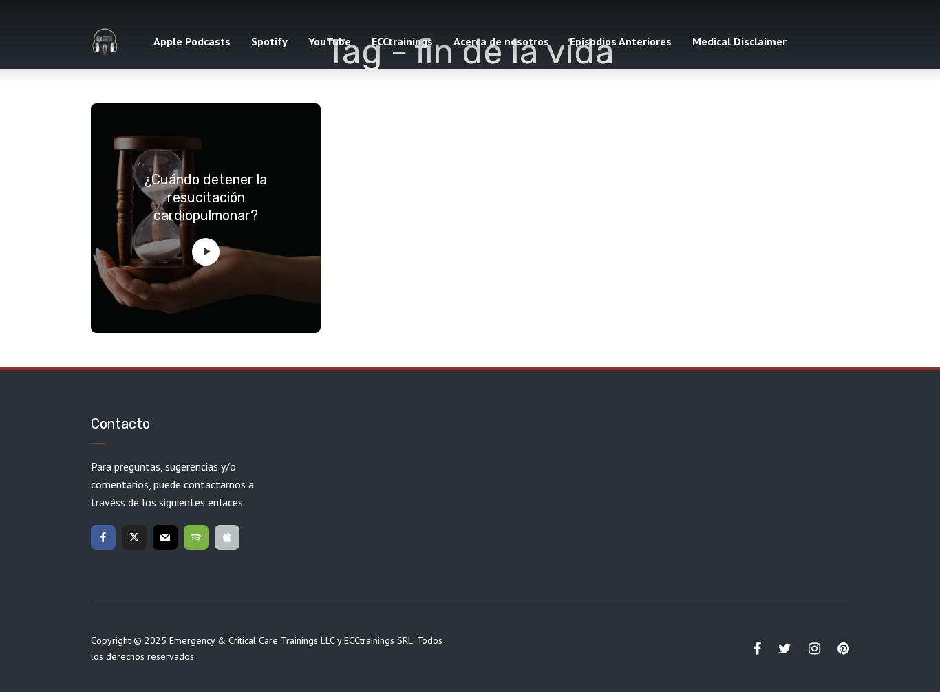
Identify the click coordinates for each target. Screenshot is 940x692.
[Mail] (165, 537)
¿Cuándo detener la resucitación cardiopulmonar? (206, 197)
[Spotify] (196, 537)
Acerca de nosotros (501, 41)
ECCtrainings (402, 41)
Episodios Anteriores (621, 41)
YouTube (329, 41)
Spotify (269, 41)
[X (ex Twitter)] (134, 537)
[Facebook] (103, 537)
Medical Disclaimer (739, 41)
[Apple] (227, 537)
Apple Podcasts (192, 41)
